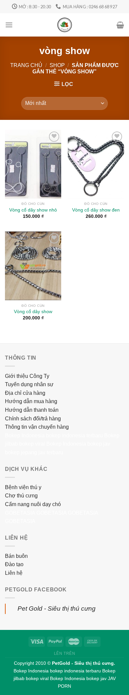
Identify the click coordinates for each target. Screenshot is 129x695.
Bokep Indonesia (25, 435)
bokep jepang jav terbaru (34, 452)
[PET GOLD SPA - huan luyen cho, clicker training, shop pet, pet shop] (64, 25)
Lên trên (64, 653)
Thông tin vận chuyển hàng (37, 427)
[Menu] (9, 25)
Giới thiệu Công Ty (27, 376)
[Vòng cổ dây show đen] (96, 164)
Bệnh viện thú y (23, 487)
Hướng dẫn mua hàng (31, 401)
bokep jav (98, 444)
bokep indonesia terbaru (74, 435)
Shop (57, 65)
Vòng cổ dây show (33, 311)
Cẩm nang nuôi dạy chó (33, 504)
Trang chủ (26, 65)
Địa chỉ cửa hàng (25, 393)
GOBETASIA (20, 513)
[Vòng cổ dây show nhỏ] (33, 164)
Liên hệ (13, 573)
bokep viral (32, 444)
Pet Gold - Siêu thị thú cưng (57, 608)
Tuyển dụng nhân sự (29, 384)
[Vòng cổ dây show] (33, 265)
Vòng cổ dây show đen (96, 210)
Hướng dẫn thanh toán (32, 410)
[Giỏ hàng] (120, 25)
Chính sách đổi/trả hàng (33, 418)
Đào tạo (14, 564)
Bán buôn (16, 556)
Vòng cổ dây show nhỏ (33, 210)
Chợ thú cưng (21, 495)
